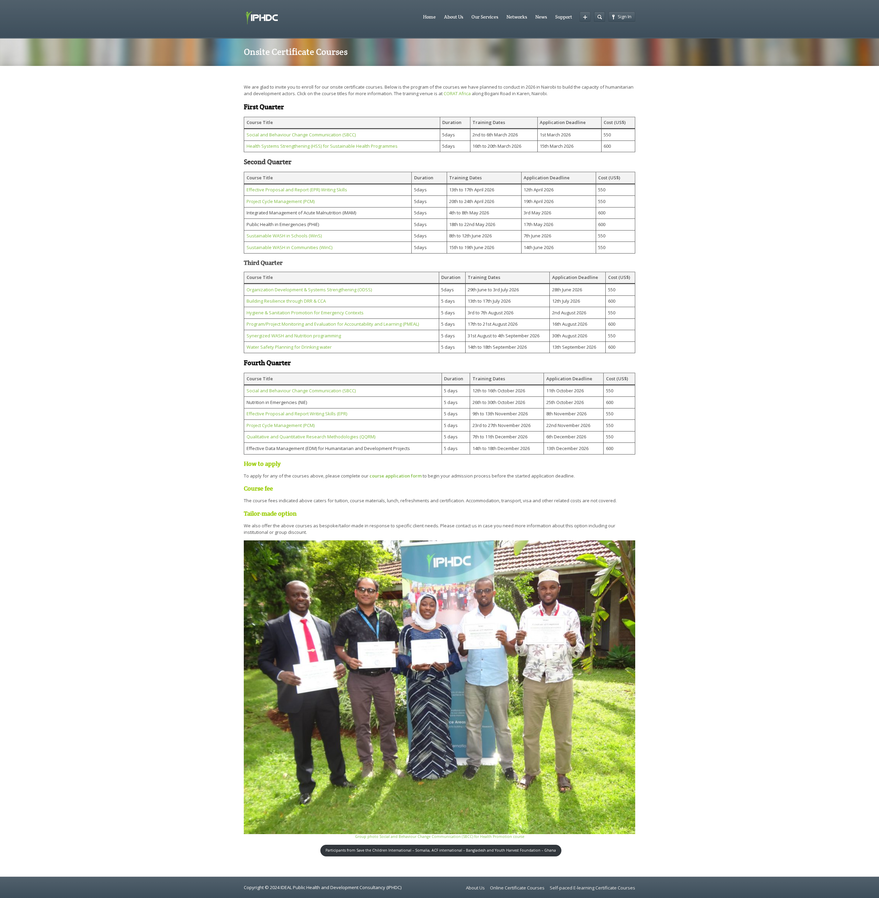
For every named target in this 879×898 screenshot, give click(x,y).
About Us (453, 17)
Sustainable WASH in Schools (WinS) (284, 236)
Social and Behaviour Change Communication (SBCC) (301, 135)
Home (429, 17)
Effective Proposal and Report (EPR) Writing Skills (297, 190)
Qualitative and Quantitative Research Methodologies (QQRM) (311, 437)
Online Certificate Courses (517, 888)
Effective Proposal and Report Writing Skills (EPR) (297, 414)
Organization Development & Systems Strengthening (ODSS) (309, 290)
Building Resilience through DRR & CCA (286, 301)
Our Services (484, 17)
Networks (516, 17)
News (541, 17)
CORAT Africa (457, 93)
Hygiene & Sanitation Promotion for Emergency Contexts (305, 313)
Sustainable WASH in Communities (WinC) (289, 247)
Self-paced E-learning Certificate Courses (592, 888)
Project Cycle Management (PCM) (281, 201)
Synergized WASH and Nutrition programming (294, 336)
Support (563, 17)
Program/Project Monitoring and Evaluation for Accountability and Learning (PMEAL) (333, 324)
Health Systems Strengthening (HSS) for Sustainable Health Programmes (322, 146)
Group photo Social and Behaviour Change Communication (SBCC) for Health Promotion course (439, 836)
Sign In (624, 16)
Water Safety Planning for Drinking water (289, 347)
